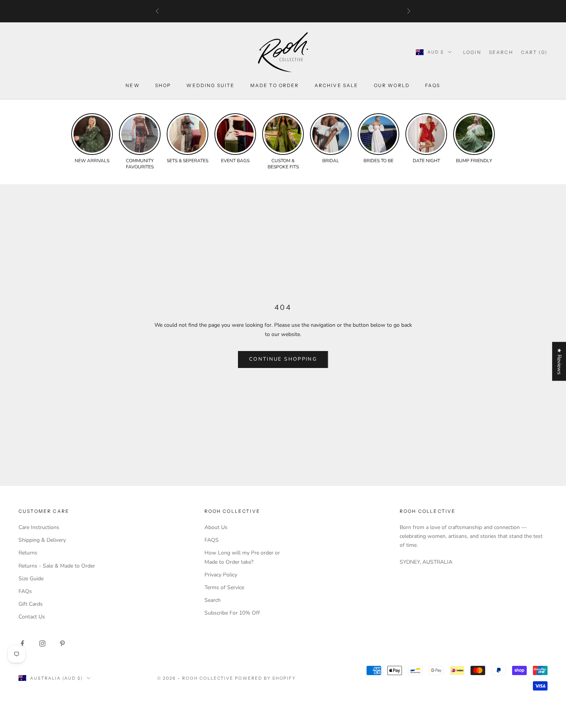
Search (212, 600)
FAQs (432, 85)
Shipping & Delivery (42, 540)
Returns (27, 552)
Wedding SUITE (210, 85)
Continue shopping (283, 359)
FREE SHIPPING (249, 11)
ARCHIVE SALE (336, 85)
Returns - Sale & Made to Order (56, 566)
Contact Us (31, 616)
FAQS (211, 540)
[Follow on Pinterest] (62, 643)
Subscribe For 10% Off (232, 613)
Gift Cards (30, 604)
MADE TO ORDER (274, 85)
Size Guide (31, 578)
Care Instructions (38, 527)
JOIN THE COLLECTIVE (336, 665)
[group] (92, 138)
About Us (216, 527)
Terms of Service (224, 587)
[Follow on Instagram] (42, 643)
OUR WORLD (392, 85)
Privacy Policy (220, 574)
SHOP (163, 85)
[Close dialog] (554, 524)
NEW (132, 85)
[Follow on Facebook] (22, 643)
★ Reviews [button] (559, 361)
